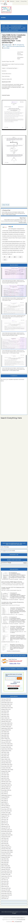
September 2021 (5, 769)
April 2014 (3, 884)
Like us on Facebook (15, 682)
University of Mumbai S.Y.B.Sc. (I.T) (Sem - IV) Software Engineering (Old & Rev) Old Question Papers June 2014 (17, 628)
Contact (17, 1)
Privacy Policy (24, 1)
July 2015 (3, 859)
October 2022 (4, 747)
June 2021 (3, 774)
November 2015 (5, 852)
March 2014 (4, 886)
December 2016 (5, 829)
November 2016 (5, 831)
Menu (4, 17)
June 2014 (3, 881)
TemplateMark (18, 921)
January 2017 (4, 828)
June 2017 (3, 819)
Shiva (9, 226)
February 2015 (4, 867)
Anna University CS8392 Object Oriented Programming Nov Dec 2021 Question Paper (13, 582)
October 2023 (4, 726)
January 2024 (4, 721)
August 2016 (4, 836)
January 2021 (4, 783)
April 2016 (3, 843)
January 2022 (4, 762)
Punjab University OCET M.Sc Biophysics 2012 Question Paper (13, 588)
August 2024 (4, 709)
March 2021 (4, 780)
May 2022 (3, 755)
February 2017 (4, 826)
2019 (15, 44)
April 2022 (3, 757)
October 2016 (4, 833)
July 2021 (3, 773)
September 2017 (5, 814)
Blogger (14, 913)
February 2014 (4, 888)
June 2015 (3, 860)
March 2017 (4, 824)
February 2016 (4, 847)
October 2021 (4, 768)
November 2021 (5, 766)
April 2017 (3, 823)
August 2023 (4, 730)
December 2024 (5, 702)
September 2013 (5, 895)
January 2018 (4, 807)
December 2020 (5, 785)
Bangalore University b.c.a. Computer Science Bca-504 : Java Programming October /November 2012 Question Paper (17, 647)
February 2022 (5, 761)
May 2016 (3, 841)
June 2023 (4, 733)
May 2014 (3, 883)
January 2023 (4, 742)
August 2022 (4, 750)
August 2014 (4, 878)
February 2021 (4, 781)
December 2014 (5, 871)
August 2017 (4, 816)
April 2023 (3, 737)
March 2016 (4, 845)
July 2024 (3, 711)
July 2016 (3, 838)
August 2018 (4, 797)
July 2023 (3, 731)
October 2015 (4, 854)
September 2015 (5, 855)
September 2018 (5, 795)
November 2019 (5, 790)
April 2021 (3, 778)
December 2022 (5, 743)
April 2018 (3, 802)
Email (20, 674)
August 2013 (4, 897)
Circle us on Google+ (13, 686)
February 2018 (5, 805)
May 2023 (3, 735)
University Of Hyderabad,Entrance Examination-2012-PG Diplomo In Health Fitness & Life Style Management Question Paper (18, 575)
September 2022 (5, 749)
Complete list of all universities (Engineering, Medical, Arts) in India (13, 603)
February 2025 (4, 699)
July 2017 (3, 817)
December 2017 (5, 809)
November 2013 (5, 893)
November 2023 (5, 725)
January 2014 (4, 890)
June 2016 (3, 840)
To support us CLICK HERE (8, 550)
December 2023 (5, 723)
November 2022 (5, 745)
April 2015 (3, 864)
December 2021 (5, 764)
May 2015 (3, 862)
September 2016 (5, 835)
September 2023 (5, 728)
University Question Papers (17, 917)
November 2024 (5, 704)
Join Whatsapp (5, 547)
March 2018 (4, 804)
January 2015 (4, 869)
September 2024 (5, 707)
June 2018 (4, 798)
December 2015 (5, 850)
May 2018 (3, 800)
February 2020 (5, 786)
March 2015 (4, 866)
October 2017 (4, 812)
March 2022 (4, 759)
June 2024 (4, 712)
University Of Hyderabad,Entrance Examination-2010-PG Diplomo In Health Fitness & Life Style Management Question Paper (18, 619)
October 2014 (4, 874)
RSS (7, 675)
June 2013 (3, 898)
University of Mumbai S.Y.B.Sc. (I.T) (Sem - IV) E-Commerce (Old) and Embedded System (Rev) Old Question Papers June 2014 (18, 638)
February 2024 (5, 719)
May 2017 (3, 821)
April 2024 (3, 716)
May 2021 (3, 776)
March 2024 (4, 718)
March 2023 (4, 738)
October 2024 (4, 706)
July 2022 (3, 752)
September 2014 (5, 876)
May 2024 (3, 714)
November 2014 (5, 872)
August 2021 (4, 771)
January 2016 (4, 848)
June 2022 (4, 754)
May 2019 (3, 793)
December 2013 (5, 891)
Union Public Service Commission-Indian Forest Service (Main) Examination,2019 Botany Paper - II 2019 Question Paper (13, 221)
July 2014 (3, 879)
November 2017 (5, 811)
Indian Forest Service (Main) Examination (16, 46)
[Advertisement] (9, 54)
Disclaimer (12, 1)
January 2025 (4, 700)
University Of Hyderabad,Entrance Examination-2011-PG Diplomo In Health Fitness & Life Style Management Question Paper (17, 595)
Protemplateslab (21, 919)
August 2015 (4, 857)
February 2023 (5, 740)
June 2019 (3, 792)
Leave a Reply (6, 47)
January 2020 (4, 788)
